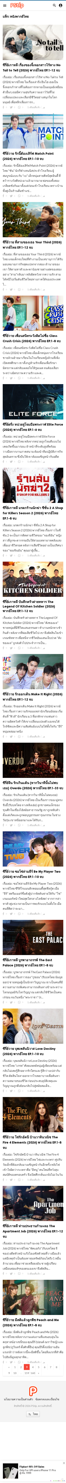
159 (27, 1373)
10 (14, 1373)
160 (32, 1373)
